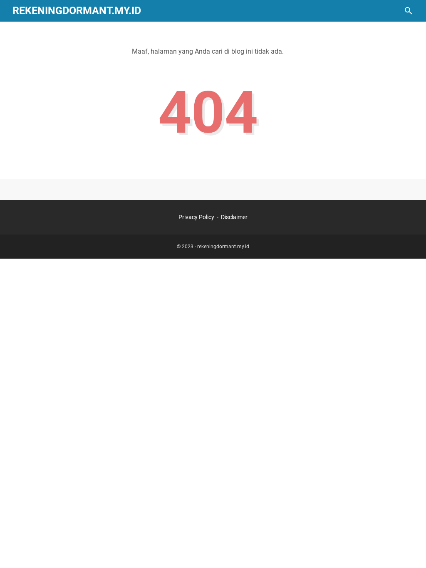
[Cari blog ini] (409, 11)
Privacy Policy (196, 217)
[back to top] (409, 549)
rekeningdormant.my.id (76, 11)
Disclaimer (234, 217)
